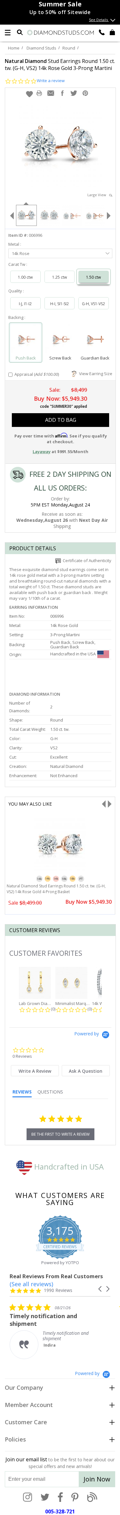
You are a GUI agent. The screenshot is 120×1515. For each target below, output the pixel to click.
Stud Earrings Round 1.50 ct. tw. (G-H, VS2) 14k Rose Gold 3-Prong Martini (60, 65)
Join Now (97, 1479)
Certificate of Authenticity (86, 560)
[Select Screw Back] (60, 339)
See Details (99, 19)
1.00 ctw (25, 277)
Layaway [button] (42, 451)
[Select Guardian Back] (94, 339)
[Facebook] (60, 1497)
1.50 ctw (93, 277)
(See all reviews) (31, 1284)
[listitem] (58, 1331)
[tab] (35, 1070)
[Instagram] (27, 1497)
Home (14, 48)
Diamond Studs (41, 48)
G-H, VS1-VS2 (93, 303)
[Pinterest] (74, 1497)
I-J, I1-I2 (25, 303)
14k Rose (20, 253)
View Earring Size (94, 373)
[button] (29, 93)
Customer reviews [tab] (34, 930)
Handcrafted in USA (68, 1166)
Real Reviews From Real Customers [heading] (56, 1276)
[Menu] (8, 32)
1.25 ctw (59, 277)
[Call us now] (102, 32)
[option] (26, 214)
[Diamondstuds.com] (60, 33)
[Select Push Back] (25, 339)
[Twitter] (45, 1497)
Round (68, 48)
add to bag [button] (60, 419)
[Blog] (92, 1497)
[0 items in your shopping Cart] (112, 32)
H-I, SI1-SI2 (59, 303)
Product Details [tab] (32, 548)
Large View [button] (98, 194)
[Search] (19, 32)
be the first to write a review (60, 1134)
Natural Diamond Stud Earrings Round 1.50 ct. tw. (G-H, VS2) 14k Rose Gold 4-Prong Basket (56, 888)
